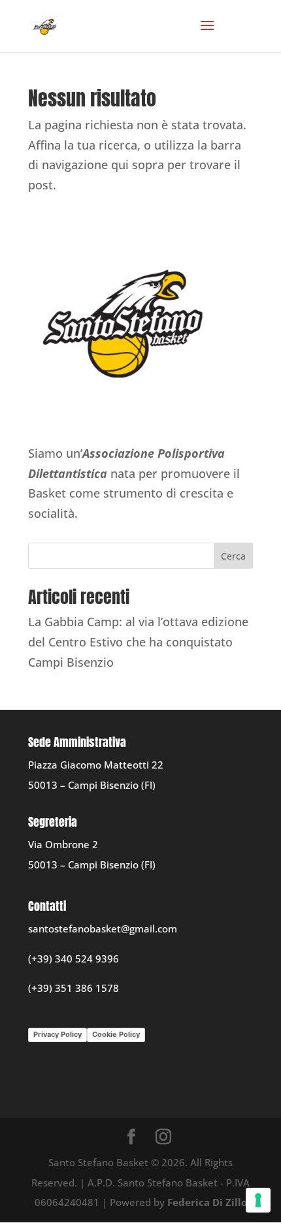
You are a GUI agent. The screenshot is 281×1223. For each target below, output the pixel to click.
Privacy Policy (57, 1034)
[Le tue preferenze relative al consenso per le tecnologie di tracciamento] (258, 1200)
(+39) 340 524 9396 (73, 958)
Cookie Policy (116, 1034)
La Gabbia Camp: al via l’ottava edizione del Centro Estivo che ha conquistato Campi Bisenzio (138, 641)
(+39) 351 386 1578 (73, 987)
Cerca (233, 556)
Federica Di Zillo (207, 1202)
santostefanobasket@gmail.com (102, 928)
